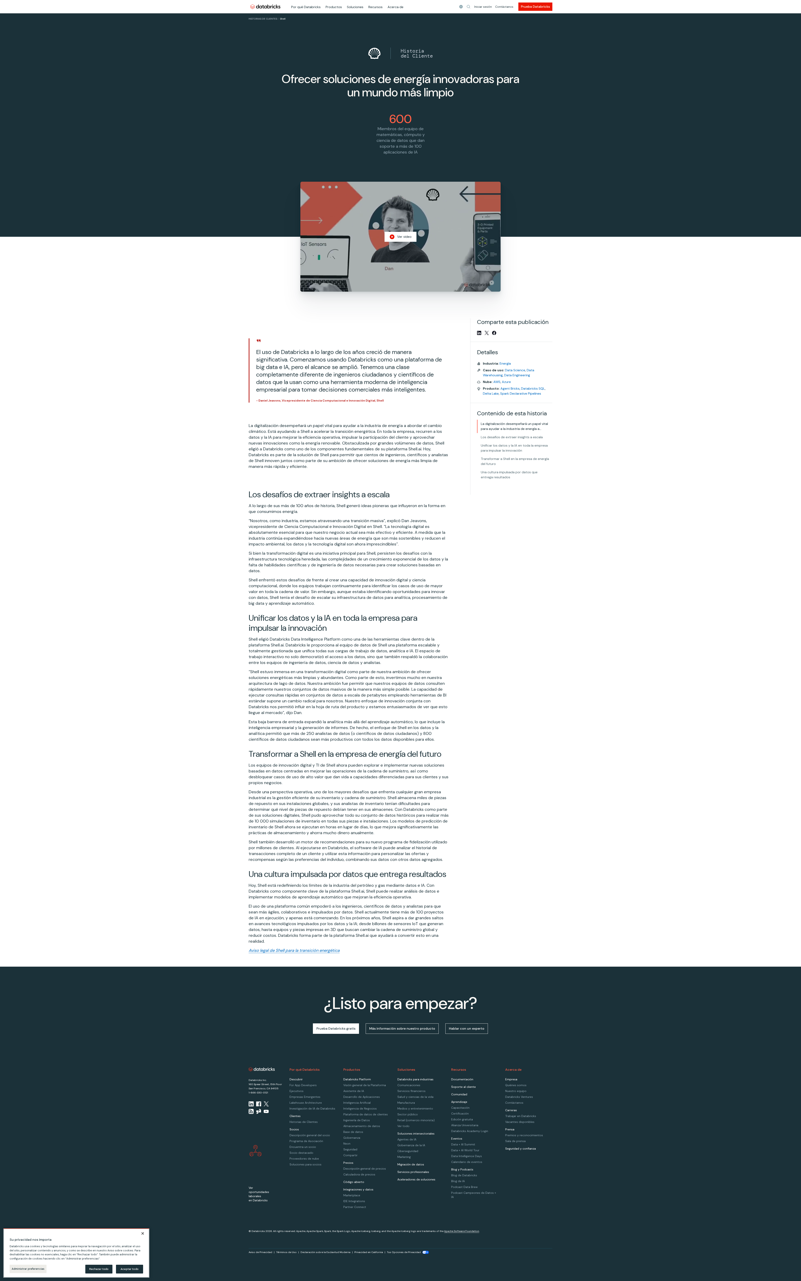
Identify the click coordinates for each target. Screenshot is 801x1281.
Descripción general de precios (364, 1168)
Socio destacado (301, 1153)
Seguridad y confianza (520, 1148)
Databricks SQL (533, 388)
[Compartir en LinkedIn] (479, 333)
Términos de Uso (286, 1252)
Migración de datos (410, 1164)
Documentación (462, 1079)
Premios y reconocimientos (524, 1135)
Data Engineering (517, 375)
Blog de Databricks (464, 1175)
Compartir (350, 1155)
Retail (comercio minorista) (416, 1120)
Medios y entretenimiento (415, 1108)
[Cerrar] (142, 1233)
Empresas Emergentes (305, 1097)
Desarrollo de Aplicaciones (361, 1097)
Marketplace (351, 1195)
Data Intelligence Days (466, 1156)
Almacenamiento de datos (361, 1126)
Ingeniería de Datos (356, 1120)
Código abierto (353, 1182)
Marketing (404, 1157)
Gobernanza (351, 1138)
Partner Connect (354, 1207)
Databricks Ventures (519, 1097)
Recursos (375, 7)
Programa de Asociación (306, 1141)
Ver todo (403, 1126)
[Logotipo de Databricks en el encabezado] (265, 6)
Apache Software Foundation (461, 1231)
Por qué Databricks (306, 7)
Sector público (407, 1114)
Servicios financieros (411, 1091)
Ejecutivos (297, 1091)
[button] (468, 6)
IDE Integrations (354, 1201)
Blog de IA (458, 1181)
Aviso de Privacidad (260, 1252)
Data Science (515, 370)
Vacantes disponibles (519, 1122)
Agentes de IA (406, 1139)
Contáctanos (504, 7)
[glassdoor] (258, 1111)
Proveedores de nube (304, 1158)
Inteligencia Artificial (357, 1103)
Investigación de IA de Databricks (312, 1108)
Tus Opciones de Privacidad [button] (404, 1252)
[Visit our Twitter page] (266, 1103)
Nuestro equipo (515, 1091)
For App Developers (303, 1085)
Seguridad (350, 1149)
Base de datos (353, 1132)
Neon (346, 1143)
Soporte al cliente (463, 1087)
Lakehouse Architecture (306, 1103)
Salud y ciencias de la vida (415, 1097)
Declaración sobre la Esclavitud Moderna (325, 1252)
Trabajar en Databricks (520, 1116)
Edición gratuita (462, 1119)
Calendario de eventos (466, 1162)
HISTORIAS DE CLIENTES (263, 18)
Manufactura (406, 1103)
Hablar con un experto (466, 1028)
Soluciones (355, 7)
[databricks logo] (262, 1069)
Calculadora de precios (359, 1174)
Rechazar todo (99, 1269)
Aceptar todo (130, 1269)
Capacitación (460, 1108)
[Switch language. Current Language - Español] (460, 6)
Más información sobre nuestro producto (402, 1028)
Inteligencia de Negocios (360, 1108)
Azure (506, 382)
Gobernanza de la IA (411, 1145)
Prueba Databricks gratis (335, 1028)
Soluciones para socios (305, 1164)
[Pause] (491, 282)
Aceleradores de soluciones (416, 1179)
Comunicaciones (408, 1085)
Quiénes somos (515, 1085)
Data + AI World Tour (465, 1150)
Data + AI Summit (463, 1144)
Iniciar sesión (483, 7)
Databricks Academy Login (469, 1131)
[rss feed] (251, 1111)
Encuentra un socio (303, 1147)
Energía (505, 363)
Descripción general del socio (310, 1135)
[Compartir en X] (487, 333)
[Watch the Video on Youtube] (266, 1111)
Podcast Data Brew (464, 1187)
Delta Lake (491, 393)
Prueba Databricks (535, 6)
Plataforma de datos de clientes (365, 1114)
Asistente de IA (353, 1091)
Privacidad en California (368, 1252)
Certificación (460, 1113)
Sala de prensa (515, 1141)
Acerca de (395, 7)
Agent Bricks (510, 388)
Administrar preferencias (28, 1269)
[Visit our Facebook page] (258, 1103)
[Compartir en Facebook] (494, 333)
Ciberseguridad (407, 1151)
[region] (76, 1253)
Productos (334, 7)
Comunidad (459, 1094)
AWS (496, 382)
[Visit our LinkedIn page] (251, 1103)
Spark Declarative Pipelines (520, 393)
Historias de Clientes (304, 1122)
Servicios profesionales (413, 1172)
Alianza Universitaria (464, 1125)
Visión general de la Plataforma (364, 1085)
